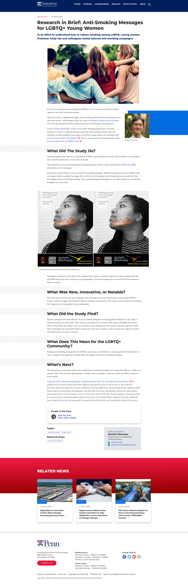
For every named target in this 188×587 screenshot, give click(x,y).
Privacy (61, 574)
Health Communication (55, 441)
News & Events (130, 4)
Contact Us (47, 563)
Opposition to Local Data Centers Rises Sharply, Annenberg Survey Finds (52, 513)
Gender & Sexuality (53, 432)
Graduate (87, 4)
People (77, 4)
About (143, 4)
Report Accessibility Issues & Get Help (118, 574)
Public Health (66, 432)
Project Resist (60, 128)
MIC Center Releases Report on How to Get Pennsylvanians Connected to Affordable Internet (133, 514)
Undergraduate (102, 4)
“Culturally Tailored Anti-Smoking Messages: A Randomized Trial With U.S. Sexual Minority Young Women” (88, 381)
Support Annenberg (45, 574)
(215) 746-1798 (116, 442)
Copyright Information (77, 574)
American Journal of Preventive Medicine (62, 138)
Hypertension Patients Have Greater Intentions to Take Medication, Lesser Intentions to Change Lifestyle (93, 514)
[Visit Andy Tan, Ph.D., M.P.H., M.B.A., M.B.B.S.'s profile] (53, 416)
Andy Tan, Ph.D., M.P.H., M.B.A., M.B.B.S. (67, 417)
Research (116, 4)
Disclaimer (95, 574)
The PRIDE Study (125, 164)
